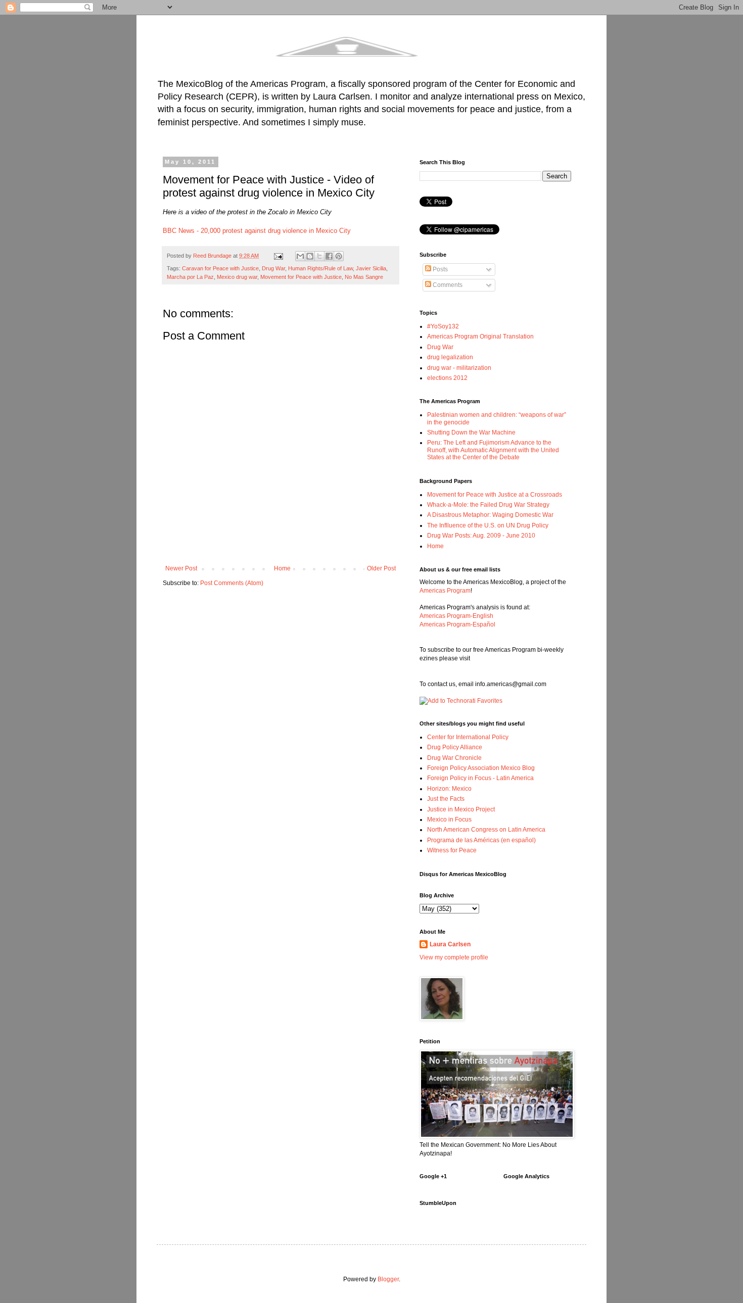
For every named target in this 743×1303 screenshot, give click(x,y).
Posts (439, 269)
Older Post (381, 568)
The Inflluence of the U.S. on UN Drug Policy (487, 525)
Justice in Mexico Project (461, 809)
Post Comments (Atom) (231, 583)
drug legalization (450, 357)
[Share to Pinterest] (339, 256)
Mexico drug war (237, 277)
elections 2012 (447, 377)
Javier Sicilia (371, 268)
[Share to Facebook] (329, 256)
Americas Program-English (456, 615)
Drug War (273, 268)
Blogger (388, 1279)
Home (282, 568)
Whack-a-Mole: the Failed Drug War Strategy (488, 504)
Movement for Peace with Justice (301, 277)
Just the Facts (446, 798)
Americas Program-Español (457, 624)
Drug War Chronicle (454, 757)
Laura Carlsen (450, 944)
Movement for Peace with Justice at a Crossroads (494, 494)
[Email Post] (278, 256)
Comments (446, 284)
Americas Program (445, 590)
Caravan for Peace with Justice (220, 268)
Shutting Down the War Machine (471, 432)
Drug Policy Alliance (454, 747)
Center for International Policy (467, 737)
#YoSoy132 (443, 326)
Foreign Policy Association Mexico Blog (481, 767)
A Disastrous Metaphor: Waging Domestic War (490, 514)
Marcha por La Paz (190, 277)
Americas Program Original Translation (480, 336)
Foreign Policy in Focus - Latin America (480, 778)
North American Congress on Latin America (486, 829)
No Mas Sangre (364, 277)
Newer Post (181, 568)
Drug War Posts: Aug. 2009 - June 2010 (481, 535)
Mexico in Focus (449, 819)
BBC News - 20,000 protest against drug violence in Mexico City (257, 230)
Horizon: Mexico (449, 788)
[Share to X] (319, 256)
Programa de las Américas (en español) (481, 840)
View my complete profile (454, 957)
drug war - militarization (459, 367)
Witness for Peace (452, 850)
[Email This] (300, 256)
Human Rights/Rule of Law (320, 268)
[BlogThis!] (310, 256)
